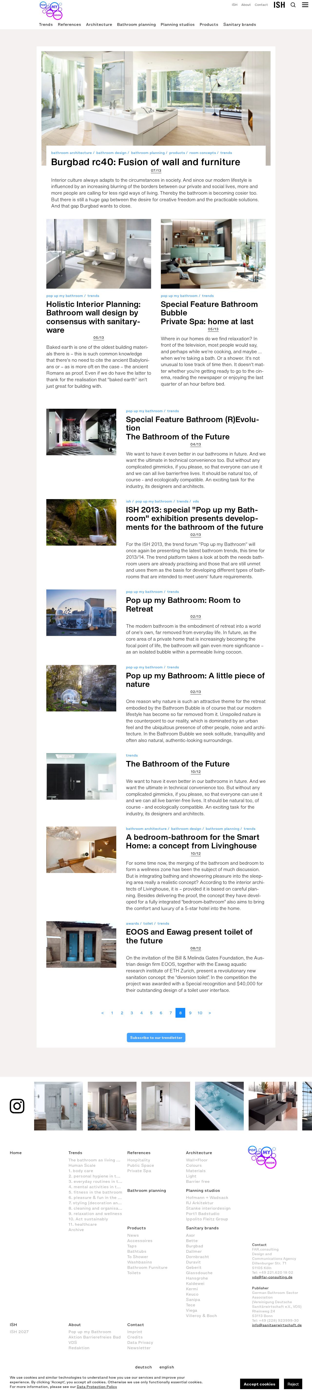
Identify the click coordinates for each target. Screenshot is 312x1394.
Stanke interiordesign (208, 1208)
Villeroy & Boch (201, 1315)
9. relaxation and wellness (95, 1213)
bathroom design (111, 153)
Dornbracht (197, 1256)
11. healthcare (82, 1224)
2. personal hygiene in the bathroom (97, 1176)
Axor (190, 1235)
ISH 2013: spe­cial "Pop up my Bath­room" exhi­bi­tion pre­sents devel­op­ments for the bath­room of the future (194, 518)
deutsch (143, 1367)
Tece (190, 1305)
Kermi (192, 1288)
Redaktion (78, 1347)
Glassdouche (199, 1272)
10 (200, 1012)
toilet (148, 923)
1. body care (80, 1170)
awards (132, 923)
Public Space (140, 1165)
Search (293, 5)
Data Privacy (140, 1342)
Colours (194, 1165)
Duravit (193, 1262)
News (133, 1235)
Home (16, 1152)
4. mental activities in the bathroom (97, 1186)
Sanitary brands (239, 24)
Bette (192, 1240)
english (166, 1367)
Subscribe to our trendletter (156, 1037)
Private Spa (139, 1170)
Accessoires (140, 1240)
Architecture (99, 24)
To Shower (137, 1256)
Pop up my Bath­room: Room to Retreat (183, 604)
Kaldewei (195, 1283)
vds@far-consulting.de (272, 1277)
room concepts (202, 153)
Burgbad (194, 1246)
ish (128, 501)
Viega (191, 1310)
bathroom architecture (71, 153)
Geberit (194, 1267)
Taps (132, 1246)
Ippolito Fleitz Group (207, 1219)
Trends (46, 24)
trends (226, 153)
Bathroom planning (136, 24)
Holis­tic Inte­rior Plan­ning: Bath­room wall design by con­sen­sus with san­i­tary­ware (93, 317)
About (246, 5)
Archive (76, 1229)
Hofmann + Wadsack (207, 1197)
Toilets (134, 1272)
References (69, 24)
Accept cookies (259, 1384)
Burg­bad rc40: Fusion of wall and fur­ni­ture (146, 162)
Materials (196, 1170)
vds (196, 501)
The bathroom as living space (97, 1160)
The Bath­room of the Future (178, 763)
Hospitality (138, 1160)
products (177, 153)
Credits (135, 1337)
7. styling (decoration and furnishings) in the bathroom (97, 1202)
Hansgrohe (197, 1278)
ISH (234, 5)
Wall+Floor (197, 1160)
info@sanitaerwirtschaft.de (277, 1325)
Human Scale (82, 1165)
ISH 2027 (19, 1331)
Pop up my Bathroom (89, 1331)
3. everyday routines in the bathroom (97, 1181)
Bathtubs (136, 1251)
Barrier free (198, 1181)
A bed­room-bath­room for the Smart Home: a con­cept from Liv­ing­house (193, 841)
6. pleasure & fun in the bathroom (97, 1197)
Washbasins (139, 1262)
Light (191, 1176)
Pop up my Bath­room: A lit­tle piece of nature (195, 680)
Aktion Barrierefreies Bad (94, 1337)
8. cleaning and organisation (97, 1208)
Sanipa (193, 1299)
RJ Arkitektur (200, 1202)
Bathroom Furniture (147, 1267)
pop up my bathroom (64, 296)
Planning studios (178, 24)
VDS (72, 1342)
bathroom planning (148, 153)
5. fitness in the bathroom (95, 1192)
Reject (293, 1384)
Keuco (192, 1294)
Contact (261, 5)
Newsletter (139, 1347)
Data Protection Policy (97, 1387)
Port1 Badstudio (202, 1213)
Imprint (134, 1331)
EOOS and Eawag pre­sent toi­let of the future (189, 936)
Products (209, 24)
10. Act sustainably (88, 1219)
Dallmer (194, 1251)
